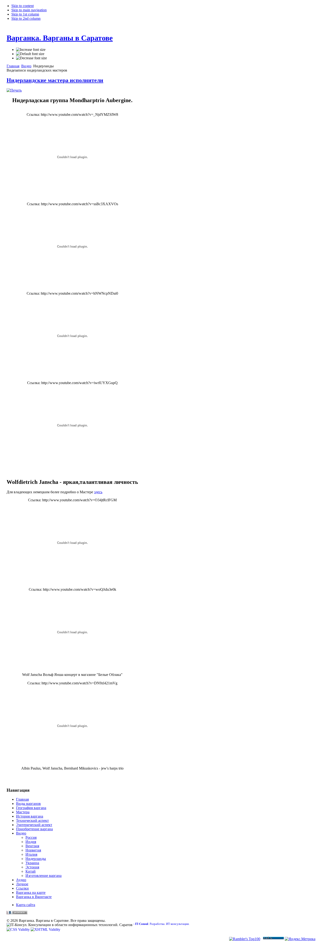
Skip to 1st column (25, 14)
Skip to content (22, 6)
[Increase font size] (30, 50)
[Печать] (14, 90)
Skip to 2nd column (26, 18)
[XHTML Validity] (45, 929)
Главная (13, 66)
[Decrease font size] (31, 58)
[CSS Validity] (19, 929)
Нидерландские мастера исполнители (55, 80)
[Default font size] (30, 54)
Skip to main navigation (29, 10)
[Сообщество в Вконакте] (17, 913)
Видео (26, 66)
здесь (98, 492)
